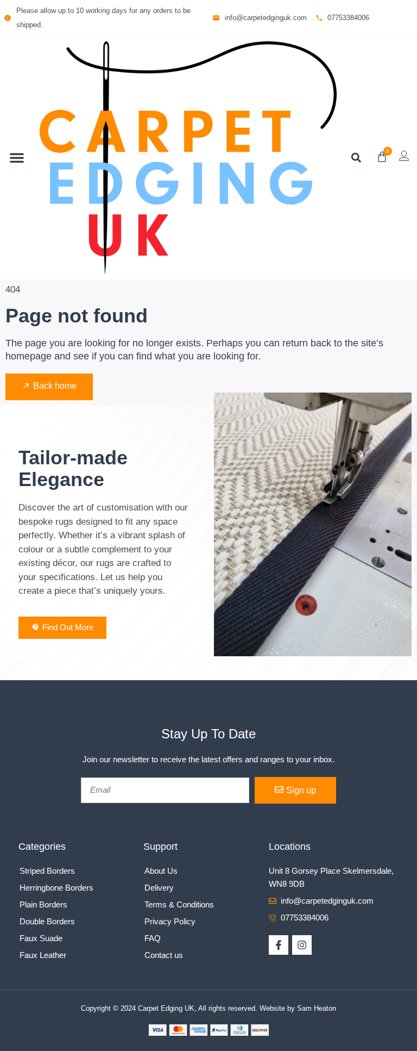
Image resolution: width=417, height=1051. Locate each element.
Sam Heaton (316, 1008)
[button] (16, 157)
